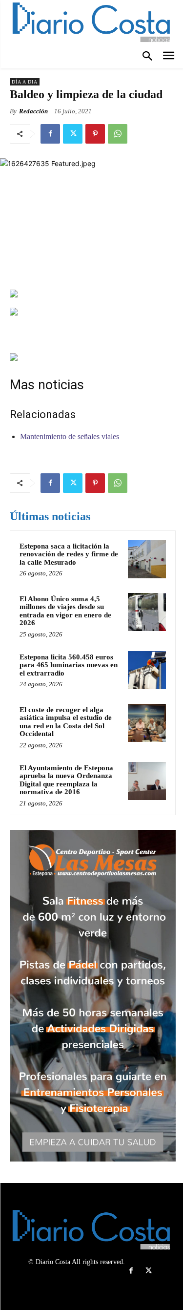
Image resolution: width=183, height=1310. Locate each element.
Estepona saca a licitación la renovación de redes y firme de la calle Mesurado (69, 554)
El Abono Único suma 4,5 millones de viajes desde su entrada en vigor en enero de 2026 (65, 611)
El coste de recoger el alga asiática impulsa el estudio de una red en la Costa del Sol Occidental (66, 722)
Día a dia (25, 82)
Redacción (33, 111)
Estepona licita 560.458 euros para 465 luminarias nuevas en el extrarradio (69, 665)
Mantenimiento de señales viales (69, 436)
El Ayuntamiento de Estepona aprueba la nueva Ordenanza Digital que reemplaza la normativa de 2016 (66, 780)
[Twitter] (72, 134)
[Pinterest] (95, 134)
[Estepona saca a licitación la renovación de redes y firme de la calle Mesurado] (147, 559)
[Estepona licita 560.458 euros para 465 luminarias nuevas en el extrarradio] (147, 670)
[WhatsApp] (117, 134)
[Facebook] (50, 134)
